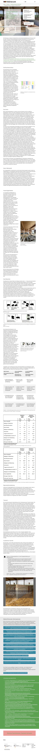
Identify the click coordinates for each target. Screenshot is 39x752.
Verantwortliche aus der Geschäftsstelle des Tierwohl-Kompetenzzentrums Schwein (28, 16)
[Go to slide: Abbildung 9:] (22, 604)
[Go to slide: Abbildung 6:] (17, 604)
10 (23, 514)
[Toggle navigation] (35, 2)
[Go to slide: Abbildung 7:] (18, 604)
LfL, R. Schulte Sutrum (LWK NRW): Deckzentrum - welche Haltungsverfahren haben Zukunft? (19, 659)
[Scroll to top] (37, 750)
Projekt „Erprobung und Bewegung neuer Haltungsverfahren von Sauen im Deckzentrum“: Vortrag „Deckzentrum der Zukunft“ (19, 652)
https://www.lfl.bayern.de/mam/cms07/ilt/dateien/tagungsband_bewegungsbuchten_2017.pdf (21, 711)
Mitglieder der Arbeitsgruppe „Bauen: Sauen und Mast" (28, 11)
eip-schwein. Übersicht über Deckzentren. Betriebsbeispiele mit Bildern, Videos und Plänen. (20, 662)
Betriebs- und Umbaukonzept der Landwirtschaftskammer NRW (15, 672)
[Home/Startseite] (9, 2)
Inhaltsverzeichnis (28, 23)
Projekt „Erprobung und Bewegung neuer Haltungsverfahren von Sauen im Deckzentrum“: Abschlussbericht (19, 649)
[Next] (35, 591)
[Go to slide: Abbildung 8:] (20, 604)
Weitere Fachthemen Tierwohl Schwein (19, 733)
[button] (24, 1)
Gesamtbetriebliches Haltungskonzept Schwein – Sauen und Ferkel (16, 655)
